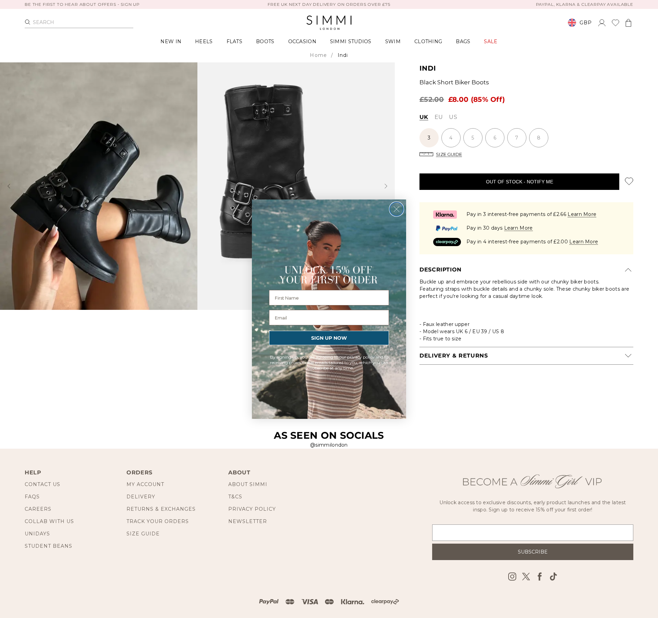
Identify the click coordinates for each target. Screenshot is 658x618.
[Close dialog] (396, 209)
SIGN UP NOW (329, 338)
